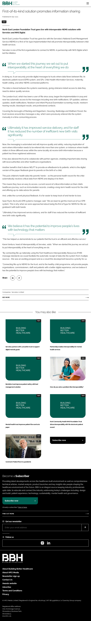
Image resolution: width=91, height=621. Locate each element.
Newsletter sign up (11, 576)
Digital (4, 21)
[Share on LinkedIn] (12, 277)
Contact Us (7, 580)
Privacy (5, 594)
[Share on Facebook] (19, 277)
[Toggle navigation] (87, 3)
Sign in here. (22, 507)
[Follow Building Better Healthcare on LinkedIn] (48, 544)
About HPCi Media (10, 572)
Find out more (8, 514)
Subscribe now (59, 440)
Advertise (6, 587)
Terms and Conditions (12, 591)
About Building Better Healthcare (17, 569)
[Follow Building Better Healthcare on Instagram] (42, 544)
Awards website (9, 583)
